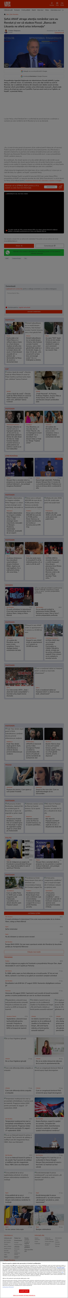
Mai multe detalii (60, 1267)
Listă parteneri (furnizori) (8, 1287)
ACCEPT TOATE (24, 1291)
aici (62, 1272)
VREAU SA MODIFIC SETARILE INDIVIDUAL (24, 1295)
